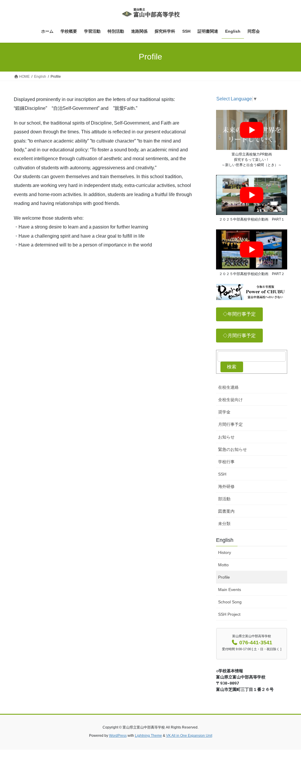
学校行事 (226, 461)
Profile (224, 577)
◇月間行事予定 (239, 335)
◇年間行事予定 (239, 314)
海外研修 (226, 486)
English (224, 540)
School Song (230, 602)
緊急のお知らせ (232, 449)
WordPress (118, 736)
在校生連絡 (228, 387)
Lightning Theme (148, 736)
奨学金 (224, 412)
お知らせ (226, 437)
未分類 (224, 523)
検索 (231, 366)
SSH (222, 474)
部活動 (224, 498)
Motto (223, 564)
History (224, 552)
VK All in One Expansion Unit (189, 736)
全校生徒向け (230, 399)
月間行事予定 (230, 424)
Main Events (229, 589)
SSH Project (229, 614)
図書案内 (226, 511)
